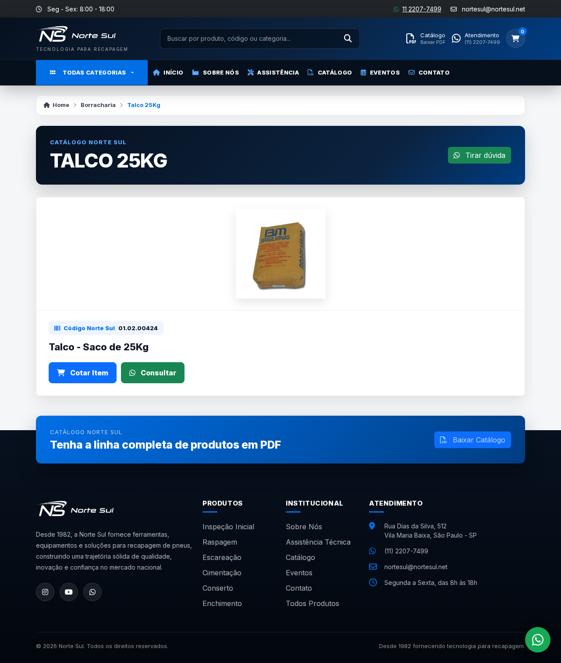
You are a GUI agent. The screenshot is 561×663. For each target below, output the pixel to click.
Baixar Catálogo (478, 439)
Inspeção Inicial (228, 526)
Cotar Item (88, 372)
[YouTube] (69, 592)
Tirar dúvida (484, 155)
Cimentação (221, 572)
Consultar (157, 372)
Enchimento (222, 603)
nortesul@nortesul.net (415, 566)
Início (173, 72)
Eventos (385, 72)
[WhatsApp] (92, 592)
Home (61, 104)
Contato (434, 72)
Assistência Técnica (318, 542)
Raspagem (219, 542)
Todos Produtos (312, 603)
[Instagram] (45, 592)
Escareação (221, 557)
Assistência (278, 72)
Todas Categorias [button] (94, 72)
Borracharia (98, 104)
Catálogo (335, 72)
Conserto (217, 588)
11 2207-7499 (421, 9)
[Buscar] (348, 38)
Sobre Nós (221, 72)
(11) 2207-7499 (406, 551)
